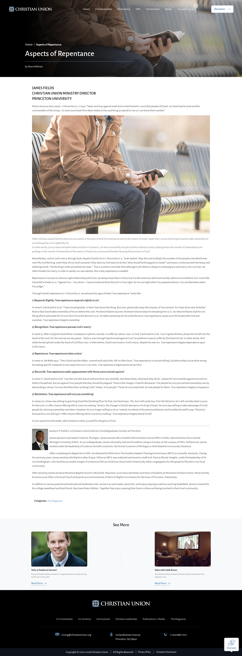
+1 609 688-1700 (178, 634)
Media (168, 9)
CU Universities (103, 9)
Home (28, 44)
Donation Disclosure (166, 652)
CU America (123, 9)
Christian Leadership (126, 619)
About (86, 9)
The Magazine (54, 500)
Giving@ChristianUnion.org (76, 634)
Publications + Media (154, 619)
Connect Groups (185, 9)
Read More (37, 583)
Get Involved (152, 9)
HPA (138, 9)
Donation (219, 9)
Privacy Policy (144, 652)
